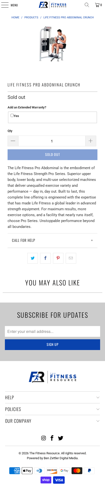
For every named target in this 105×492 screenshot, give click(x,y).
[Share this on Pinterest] (58, 258)
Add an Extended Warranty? (27, 107)
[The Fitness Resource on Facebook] (52, 438)
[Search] (87, 5)
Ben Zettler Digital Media (61, 458)
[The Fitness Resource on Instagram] (43, 438)
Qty (10, 131)
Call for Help (23, 240)
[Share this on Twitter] (32, 258)
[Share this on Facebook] (45, 258)
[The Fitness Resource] (52, 5)
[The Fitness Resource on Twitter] (60, 438)
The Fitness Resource (44, 453)
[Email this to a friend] (71, 258)
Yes (16, 116)
